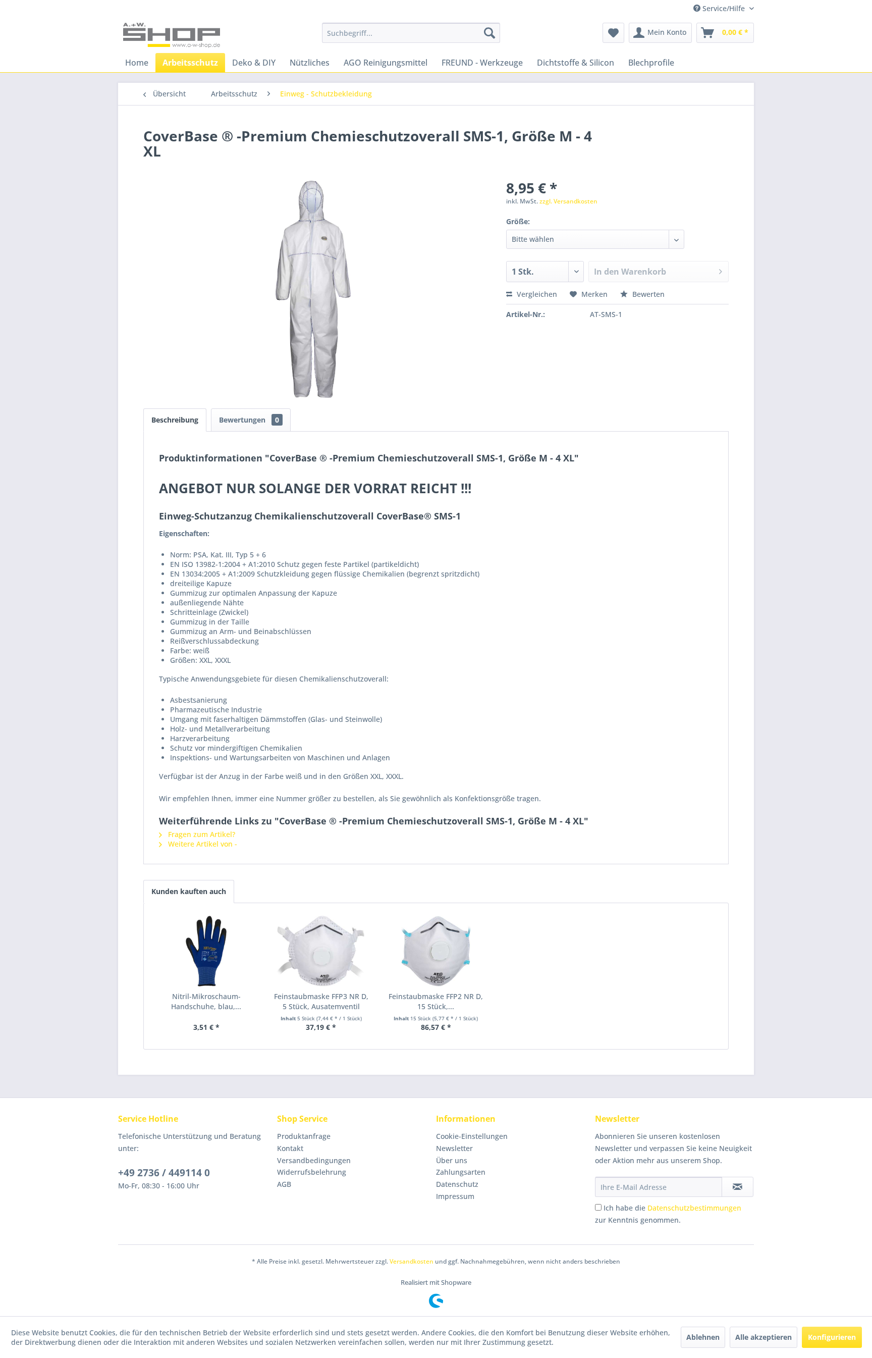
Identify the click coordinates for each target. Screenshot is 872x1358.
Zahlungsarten (460, 1172)
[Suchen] (489, 33)
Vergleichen (536, 294)
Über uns (451, 1160)
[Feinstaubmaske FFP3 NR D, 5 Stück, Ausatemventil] (321, 951)
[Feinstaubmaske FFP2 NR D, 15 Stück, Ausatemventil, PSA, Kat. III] (436, 951)
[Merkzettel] (613, 33)
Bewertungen (249, 420)
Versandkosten (411, 1261)
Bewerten (647, 294)
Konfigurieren (832, 1337)
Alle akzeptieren (763, 1337)
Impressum (455, 1196)
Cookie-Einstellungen (472, 1136)
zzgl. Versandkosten (568, 201)
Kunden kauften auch (188, 891)
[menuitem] (411, 33)
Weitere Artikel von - (201, 844)
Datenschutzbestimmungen (694, 1208)
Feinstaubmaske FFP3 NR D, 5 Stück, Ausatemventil (321, 1001)
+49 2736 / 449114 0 (164, 1172)
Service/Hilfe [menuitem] (723, 8)
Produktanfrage (304, 1136)
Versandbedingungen (314, 1160)
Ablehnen (703, 1337)
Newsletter (454, 1148)
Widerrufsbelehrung (311, 1172)
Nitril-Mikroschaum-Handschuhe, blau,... (206, 1001)
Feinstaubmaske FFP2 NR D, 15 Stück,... (436, 1001)
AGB (284, 1184)
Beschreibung (174, 420)
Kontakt (290, 1148)
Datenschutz (457, 1184)
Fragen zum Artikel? (200, 834)
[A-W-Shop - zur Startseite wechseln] (171, 35)
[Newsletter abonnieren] (737, 1187)
